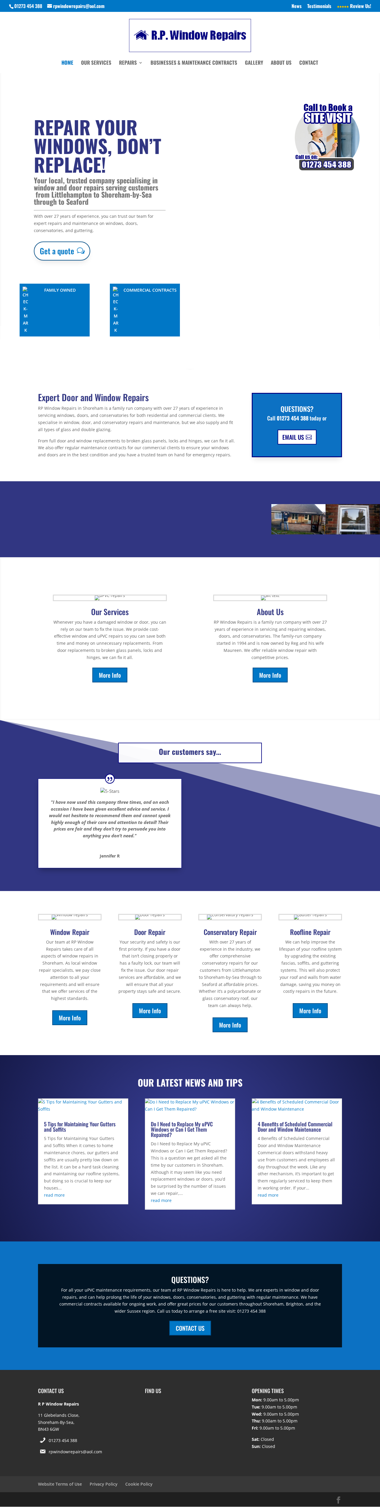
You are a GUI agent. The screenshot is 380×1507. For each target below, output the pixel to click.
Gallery (254, 63)
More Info (110, 675)
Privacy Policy (104, 1484)
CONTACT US (190, 1328)
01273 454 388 (63, 1440)
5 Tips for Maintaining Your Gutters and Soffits (79, 1126)
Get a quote (57, 251)
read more (54, 1195)
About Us (281, 63)
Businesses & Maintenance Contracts (194, 63)
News (297, 6)
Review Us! (360, 6)
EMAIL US (293, 437)
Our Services (96, 63)
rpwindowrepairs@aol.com (75, 1451)
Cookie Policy (139, 1484)
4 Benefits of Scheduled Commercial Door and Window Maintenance (295, 1126)
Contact (308, 63)
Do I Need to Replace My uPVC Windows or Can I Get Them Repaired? (182, 1129)
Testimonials (319, 6)
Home (67, 63)
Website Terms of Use (60, 1484)
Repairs (128, 63)
